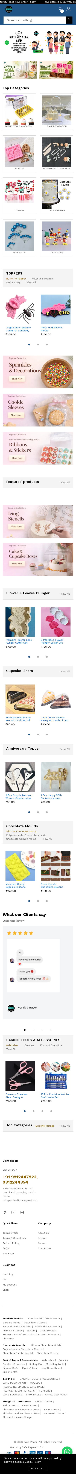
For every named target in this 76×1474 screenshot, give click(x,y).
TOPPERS (44, 1390)
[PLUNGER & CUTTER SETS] (56, 154)
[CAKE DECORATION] (56, 111)
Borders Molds (11, 1322)
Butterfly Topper (16, 278)
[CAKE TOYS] (56, 238)
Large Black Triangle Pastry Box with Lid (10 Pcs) (55, 719)
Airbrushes (12, 1045)
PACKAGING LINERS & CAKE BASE (23, 1386)
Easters (31, 1330)
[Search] (69, 20)
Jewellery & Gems (35, 1322)
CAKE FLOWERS (12, 1394)
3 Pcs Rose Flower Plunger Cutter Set (52, 641)
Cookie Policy (33, 1461)
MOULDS (35, 1382)
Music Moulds (47, 1330)
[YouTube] (13, 1212)
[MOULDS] (19, 154)
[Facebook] (5, 1212)
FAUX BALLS (33, 1394)
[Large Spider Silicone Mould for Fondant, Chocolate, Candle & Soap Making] (20, 309)
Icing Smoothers (50, 1368)
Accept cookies (38, 1468)
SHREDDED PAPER (56, 1394)
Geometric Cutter (54, 1413)
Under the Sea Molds (47, 1326)
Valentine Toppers (43, 278)
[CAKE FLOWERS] (56, 196)
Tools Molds (53, 1318)
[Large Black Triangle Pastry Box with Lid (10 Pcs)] (56, 699)
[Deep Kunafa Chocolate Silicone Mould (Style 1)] (56, 866)
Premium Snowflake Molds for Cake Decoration (31, 1334)
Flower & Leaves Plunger (17, 1417)
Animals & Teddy (12, 1330)
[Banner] (20, 69)
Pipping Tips (29, 1368)
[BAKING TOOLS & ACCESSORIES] (19, 111)
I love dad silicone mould (52, 329)
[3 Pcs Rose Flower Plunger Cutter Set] (56, 622)
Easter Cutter (29, 1405)
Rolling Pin (35, 1364)
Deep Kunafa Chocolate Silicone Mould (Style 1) (52, 886)
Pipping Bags (10, 1368)
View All (31, 282)
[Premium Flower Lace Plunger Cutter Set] (20, 622)
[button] (25, 50)
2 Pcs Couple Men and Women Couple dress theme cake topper (18, 797)
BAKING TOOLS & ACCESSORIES (39, 1378)
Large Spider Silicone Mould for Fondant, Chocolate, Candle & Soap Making (18, 329)
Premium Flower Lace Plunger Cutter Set (18, 641)
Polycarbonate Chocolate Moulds (26, 835)
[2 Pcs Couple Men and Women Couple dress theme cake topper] (20, 777)
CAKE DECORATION (14, 1382)
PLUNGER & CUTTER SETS (19, 1390)
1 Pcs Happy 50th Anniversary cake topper (51, 797)
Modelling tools (55, 1364)
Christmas (8, 1338)
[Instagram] (22, 1212)
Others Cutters (43, 1401)
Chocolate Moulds (48, 1353)
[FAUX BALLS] (19, 238)
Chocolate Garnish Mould (21, 838)
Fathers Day (13, 282)
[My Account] (68, 9)
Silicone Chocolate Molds (21, 831)
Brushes (29, 1045)
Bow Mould (35, 1318)
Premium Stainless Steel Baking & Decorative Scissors (17, 1096)
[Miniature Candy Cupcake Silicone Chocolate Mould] (20, 866)
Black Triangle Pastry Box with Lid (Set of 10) (18, 719)
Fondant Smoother (51, 1045)
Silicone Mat (10, 1371)
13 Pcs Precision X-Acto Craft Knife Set (55, 1096)
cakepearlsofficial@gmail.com (20, 1200)
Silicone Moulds (45, 1125)
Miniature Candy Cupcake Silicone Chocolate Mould (15, 886)
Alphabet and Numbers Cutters (21, 1413)
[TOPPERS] (19, 196)
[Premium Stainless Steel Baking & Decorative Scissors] (20, 1076)
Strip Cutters (10, 1405)
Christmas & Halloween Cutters (21, 1409)
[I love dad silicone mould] (56, 309)
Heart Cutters (52, 1409)
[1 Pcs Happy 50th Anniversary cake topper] (56, 777)
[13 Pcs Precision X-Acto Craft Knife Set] (56, 1076)
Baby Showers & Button (17, 1326)
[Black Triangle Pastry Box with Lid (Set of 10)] (20, 699)
